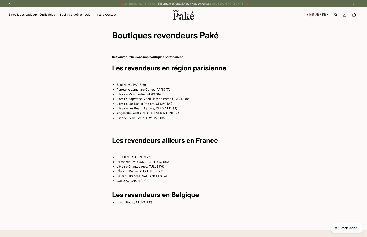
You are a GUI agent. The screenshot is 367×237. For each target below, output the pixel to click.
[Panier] (354, 14)
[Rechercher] (335, 14)
